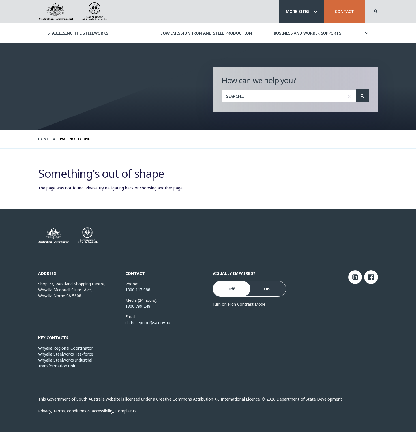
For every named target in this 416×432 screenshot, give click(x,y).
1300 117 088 (137, 289)
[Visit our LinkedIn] (355, 277)
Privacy (44, 411)
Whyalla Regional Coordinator (65, 348)
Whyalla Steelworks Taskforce (65, 354)
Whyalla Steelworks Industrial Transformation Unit (65, 363)
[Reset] (349, 96)
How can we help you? (259, 80)
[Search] (376, 11)
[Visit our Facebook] (371, 277)
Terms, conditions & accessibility (83, 411)
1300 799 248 (137, 306)
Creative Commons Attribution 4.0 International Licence (208, 399)
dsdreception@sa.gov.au (147, 322)
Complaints (125, 411)
